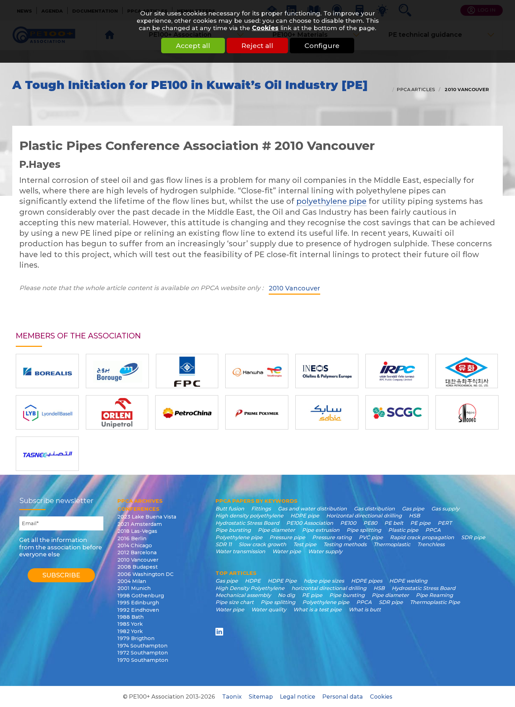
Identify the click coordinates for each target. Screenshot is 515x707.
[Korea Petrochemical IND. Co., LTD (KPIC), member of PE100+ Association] (466, 371)
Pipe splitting (363, 530)
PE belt (393, 523)
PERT (445, 523)
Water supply (325, 551)
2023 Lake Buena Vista (146, 517)
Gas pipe (413, 509)
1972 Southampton (142, 653)
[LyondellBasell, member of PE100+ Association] (47, 412)
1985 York (130, 624)
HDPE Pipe (282, 581)
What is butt (365, 609)
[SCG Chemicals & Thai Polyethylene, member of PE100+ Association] (396, 412)
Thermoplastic (391, 544)
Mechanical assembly (243, 595)
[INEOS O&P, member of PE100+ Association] (326, 371)
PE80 (370, 523)
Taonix (232, 696)
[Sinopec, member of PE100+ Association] (467, 412)
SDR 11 (223, 544)
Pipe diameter (276, 530)
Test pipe (304, 544)
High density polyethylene (249, 516)
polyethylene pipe (331, 201)
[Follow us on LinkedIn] (220, 631)
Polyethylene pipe (238, 537)
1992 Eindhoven (138, 610)
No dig (286, 595)
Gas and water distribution (312, 509)
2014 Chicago (134, 545)
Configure (321, 45)
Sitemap (261, 696)
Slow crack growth (262, 544)
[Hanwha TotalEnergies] (256, 371)
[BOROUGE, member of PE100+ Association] (117, 371)
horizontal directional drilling (328, 588)
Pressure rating (332, 537)
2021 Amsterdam (139, 524)
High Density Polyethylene (249, 588)
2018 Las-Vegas (137, 531)
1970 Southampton (142, 660)
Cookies (265, 28)
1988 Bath (130, 617)
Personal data (342, 696)
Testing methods (344, 544)
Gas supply (445, 509)
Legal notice (297, 696)
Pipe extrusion (320, 530)
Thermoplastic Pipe (435, 602)
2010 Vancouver (466, 89)
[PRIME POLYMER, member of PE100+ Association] (256, 412)
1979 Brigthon (135, 638)
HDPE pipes (366, 581)
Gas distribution (374, 509)
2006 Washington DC (145, 574)
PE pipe (420, 523)
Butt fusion (229, 509)
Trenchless (431, 544)
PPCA (433, 530)
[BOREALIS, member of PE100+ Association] (47, 371)
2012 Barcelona (137, 552)
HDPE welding (408, 581)
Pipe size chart (234, 602)
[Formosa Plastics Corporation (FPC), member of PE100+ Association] (187, 371)
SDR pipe (473, 537)
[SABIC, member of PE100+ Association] (326, 412)
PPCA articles (416, 89)
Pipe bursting (233, 530)
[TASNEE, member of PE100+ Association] (47, 454)
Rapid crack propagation (422, 537)
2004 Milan (131, 581)
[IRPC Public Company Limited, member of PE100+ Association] (396, 371)
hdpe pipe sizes (324, 581)
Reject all (257, 45)
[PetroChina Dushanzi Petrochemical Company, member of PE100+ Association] (186, 412)
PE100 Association (309, 523)
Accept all (193, 45)
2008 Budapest (137, 567)
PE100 (348, 523)
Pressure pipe (287, 537)
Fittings (261, 509)
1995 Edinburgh (138, 602)
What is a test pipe (317, 609)
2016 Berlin (131, 538)
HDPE (253, 581)
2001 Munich (134, 588)
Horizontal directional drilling (364, 516)
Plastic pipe (403, 530)
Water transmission (240, 551)
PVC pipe (371, 537)
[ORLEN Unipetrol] (117, 412)
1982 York (130, 631)
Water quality (268, 609)
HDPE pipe (304, 516)
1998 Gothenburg (140, 595)
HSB (414, 516)
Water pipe (286, 551)
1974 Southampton (142, 646)
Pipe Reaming (434, 595)
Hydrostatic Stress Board (247, 523)
